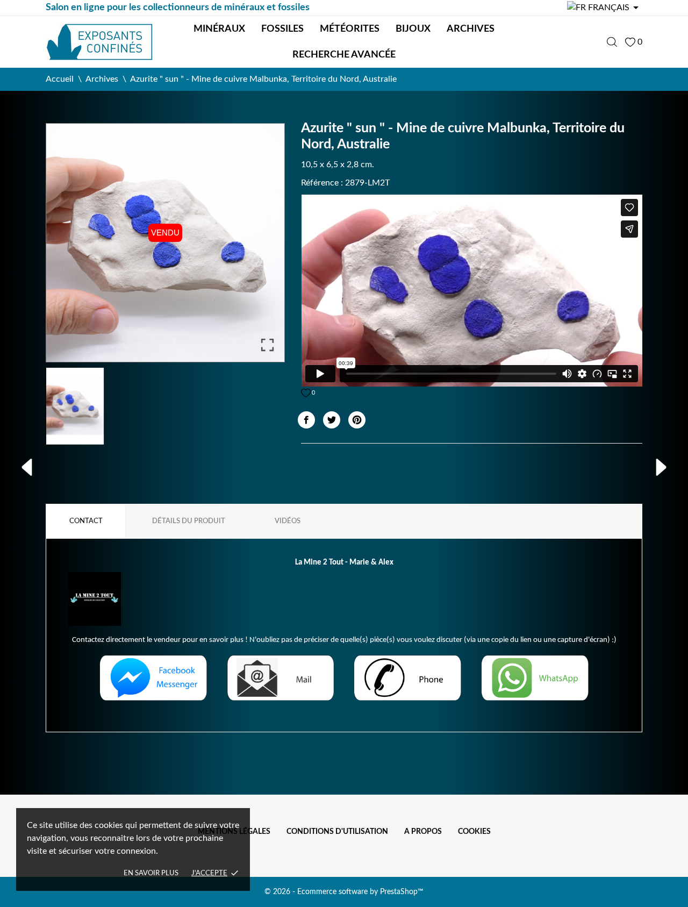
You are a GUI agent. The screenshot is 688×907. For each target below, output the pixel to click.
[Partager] (306, 419)
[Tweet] (331, 419)
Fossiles (282, 29)
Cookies (474, 831)
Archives (470, 29)
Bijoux (413, 29)
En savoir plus (151, 873)
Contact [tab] (86, 521)
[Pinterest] (357, 419)
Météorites (349, 29)
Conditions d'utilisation (337, 831)
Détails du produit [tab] (188, 521)
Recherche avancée (344, 55)
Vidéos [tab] (287, 521)
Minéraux (219, 29)
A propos (423, 831)
